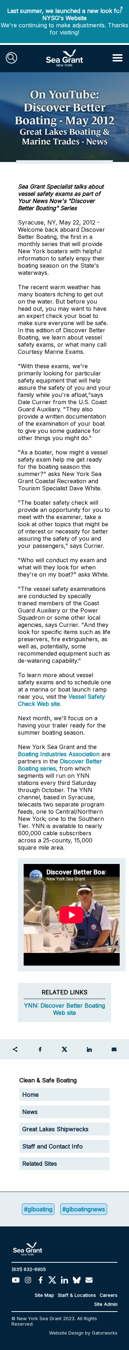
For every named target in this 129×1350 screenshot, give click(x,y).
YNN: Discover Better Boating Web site (64, 1009)
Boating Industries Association (59, 754)
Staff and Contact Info (52, 1146)
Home (30, 1094)
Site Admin (106, 1304)
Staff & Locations (77, 1295)
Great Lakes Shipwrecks (55, 1129)
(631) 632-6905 (28, 1269)
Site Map (44, 1295)
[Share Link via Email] (114, 1049)
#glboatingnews (83, 1209)
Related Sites (39, 1163)
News (30, 1111)
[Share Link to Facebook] (39, 1049)
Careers (109, 1295)
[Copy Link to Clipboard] (15, 1049)
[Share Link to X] (64, 1049)
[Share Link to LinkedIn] (89, 1049)
